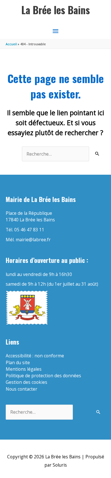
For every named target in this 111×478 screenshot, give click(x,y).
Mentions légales (24, 369)
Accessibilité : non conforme (35, 356)
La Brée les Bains (55, 10)
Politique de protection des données (43, 375)
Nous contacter (21, 389)
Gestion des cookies (26, 382)
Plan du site (18, 362)
